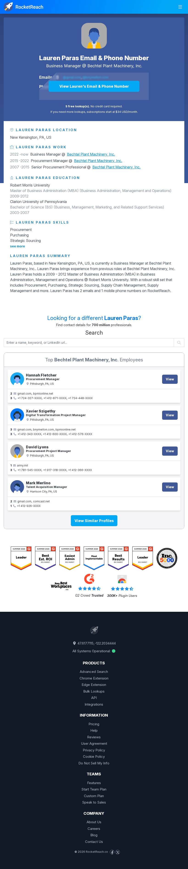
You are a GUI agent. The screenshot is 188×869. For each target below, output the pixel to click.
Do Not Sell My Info (93, 763)
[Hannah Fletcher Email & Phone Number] (17, 379)
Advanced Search (94, 671)
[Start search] (179, 342)
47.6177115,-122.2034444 (96, 643)
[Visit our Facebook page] (112, 852)
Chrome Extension (94, 678)
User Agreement (94, 743)
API (94, 698)
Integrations (94, 704)
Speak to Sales (94, 802)
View (170, 379)
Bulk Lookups (94, 691)
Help (94, 730)
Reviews (94, 737)
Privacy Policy (94, 750)
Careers (94, 828)
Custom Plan (94, 796)
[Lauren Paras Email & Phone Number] (94, 36)
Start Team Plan (93, 789)
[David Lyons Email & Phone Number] (17, 451)
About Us (94, 822)
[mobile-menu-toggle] (180, 7)
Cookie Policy (94, 756)
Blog (93, 835)
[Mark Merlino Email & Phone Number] (17, 487)
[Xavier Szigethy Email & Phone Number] (17, 415)
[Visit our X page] (117, 852)
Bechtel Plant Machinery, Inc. (114, 65)
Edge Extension (94, 684)
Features (94, 783)
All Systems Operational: (91, 651)
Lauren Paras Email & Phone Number (94, 58)
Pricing (93, 724)
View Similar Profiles (94, 520)
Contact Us (94, 841)
